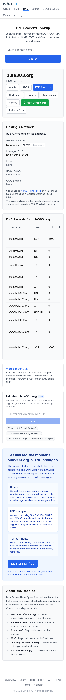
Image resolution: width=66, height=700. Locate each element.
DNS (25, 9)
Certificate (15, 95)
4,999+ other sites (31, 190)
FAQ (58, 679)
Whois (12, 87)
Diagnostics (49, 95)
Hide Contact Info (36, 102)
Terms (26, 684)
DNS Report (37, 679)
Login (21, 15)
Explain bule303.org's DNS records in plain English (30, 438)
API (50, 679)
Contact (38, 684)
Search (33, 58)
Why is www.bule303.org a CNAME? (24, 433)
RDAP (17, 9)
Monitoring (9, 15)
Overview (10, 679)
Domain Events (51, 9)
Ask (33, 421)
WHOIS (6, 9)
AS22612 (33, 145)
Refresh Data (16, 110)
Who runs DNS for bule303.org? (22, 428)
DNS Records (43, 87)
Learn (23, 679)
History (13, 102)
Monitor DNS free (22, 563)
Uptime (35, 9)
